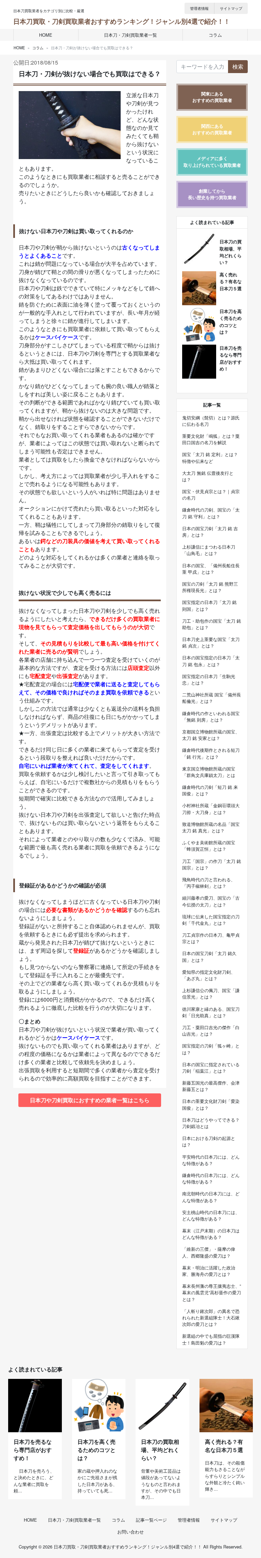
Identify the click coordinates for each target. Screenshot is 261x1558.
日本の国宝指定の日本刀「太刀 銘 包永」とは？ (211, 660)
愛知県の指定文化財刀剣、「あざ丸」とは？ (208, 975)
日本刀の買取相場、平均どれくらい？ (160, 1450)
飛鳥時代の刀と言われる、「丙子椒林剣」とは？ (208, 882)
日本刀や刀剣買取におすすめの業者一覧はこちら (90, 1100)
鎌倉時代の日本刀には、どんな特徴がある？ (211, 1178)
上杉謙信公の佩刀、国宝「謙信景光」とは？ (211, 993)
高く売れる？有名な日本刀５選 (231, 281)
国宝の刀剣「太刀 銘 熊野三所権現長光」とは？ (210, 587)
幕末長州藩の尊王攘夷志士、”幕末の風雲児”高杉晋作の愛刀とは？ (211, 1292)
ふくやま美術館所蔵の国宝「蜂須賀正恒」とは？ (208, 845)
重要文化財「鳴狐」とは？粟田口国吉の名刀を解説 (211, 439)
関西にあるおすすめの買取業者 (212, 129)
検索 (237, 66)
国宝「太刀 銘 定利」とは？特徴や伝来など (210, 457)
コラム (215, 35)
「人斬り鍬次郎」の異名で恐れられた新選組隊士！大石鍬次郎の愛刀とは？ (211, 1317)
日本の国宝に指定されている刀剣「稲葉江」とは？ (211, 1067)
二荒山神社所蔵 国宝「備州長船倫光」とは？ (211, 697)
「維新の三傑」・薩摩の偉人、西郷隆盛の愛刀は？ (208, 1252)
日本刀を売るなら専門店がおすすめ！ (33, 1450)
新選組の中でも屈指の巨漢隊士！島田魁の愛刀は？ (211, 1339)
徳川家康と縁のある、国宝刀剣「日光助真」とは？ (211, 1012)
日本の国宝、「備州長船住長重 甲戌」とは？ (211, 568)
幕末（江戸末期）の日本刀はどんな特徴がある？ (211, 1233)
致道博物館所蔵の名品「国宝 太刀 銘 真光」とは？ (211, 827)
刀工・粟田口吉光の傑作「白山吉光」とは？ (211, 1030)
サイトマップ (231, 8)
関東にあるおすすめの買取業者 (212, 97)
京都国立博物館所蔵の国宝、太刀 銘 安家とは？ (211, 734)
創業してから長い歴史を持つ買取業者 (212, 194)
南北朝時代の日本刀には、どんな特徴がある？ (211, 1196)
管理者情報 (199, 8)
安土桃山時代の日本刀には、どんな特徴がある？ (211, 1215)
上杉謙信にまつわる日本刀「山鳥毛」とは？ (208, 549)
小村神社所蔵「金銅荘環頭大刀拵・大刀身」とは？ (211, 808)
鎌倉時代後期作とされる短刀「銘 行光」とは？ (211, 753)
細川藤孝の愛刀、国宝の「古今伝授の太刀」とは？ (211, 901)
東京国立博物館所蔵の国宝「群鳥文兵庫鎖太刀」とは (208, 771)
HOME (45, 35)
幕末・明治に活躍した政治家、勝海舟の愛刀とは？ (208, 1270)
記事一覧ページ (151, 1520)
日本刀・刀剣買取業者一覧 (130, 35)
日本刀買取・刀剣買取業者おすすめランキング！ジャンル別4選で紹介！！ (121, 21)
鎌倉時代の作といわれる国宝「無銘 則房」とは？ (211, 716)
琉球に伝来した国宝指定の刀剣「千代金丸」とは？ (211, 919)
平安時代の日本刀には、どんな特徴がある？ (211, 1160)
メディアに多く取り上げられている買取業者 (212, 161)
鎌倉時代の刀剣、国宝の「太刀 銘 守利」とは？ (211, 512)
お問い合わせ (130, 1531)
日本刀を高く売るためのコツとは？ (96, 1450)
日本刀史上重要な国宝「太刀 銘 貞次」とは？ (211, 642)
